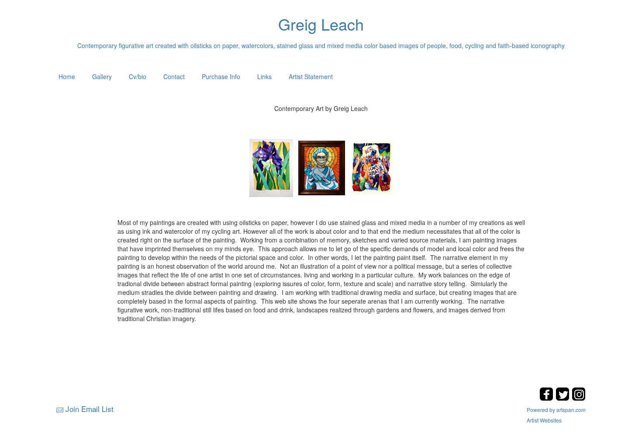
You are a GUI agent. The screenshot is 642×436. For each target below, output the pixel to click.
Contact (174, 76)
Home (67, 76)
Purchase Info (221, 76)
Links (264, 76)
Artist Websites (544, 420)
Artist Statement (311, 76)
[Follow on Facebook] (547, 398)
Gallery (102, 76)
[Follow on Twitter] (564, 398)
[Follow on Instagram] (579, 398)
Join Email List (90, 408)
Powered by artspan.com (556, 409)
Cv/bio (137, 76)
